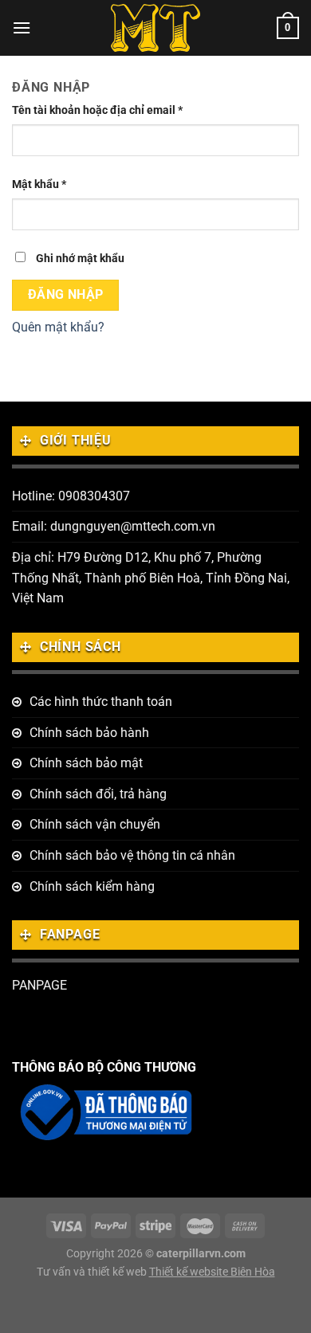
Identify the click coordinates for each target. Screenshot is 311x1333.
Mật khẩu (39, 184)
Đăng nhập (66, 295)
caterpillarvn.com (201, 1253)
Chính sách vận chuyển (95, 824)
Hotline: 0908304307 (71, 496)
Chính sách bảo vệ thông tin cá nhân (132, 855)
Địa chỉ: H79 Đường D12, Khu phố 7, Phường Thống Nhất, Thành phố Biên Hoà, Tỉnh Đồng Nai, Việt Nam (150, 578)
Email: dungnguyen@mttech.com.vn (113, 526)
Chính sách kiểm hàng (92, 886)
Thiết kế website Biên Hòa (212, 1272)
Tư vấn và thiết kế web (93, 1272)
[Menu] (21, 27)
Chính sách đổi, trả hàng (98, 794)
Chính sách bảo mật (86, 762)
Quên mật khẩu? (58, 327)
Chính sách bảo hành (89, 732)
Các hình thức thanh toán (101, 701)
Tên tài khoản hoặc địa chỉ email (97, 110)
